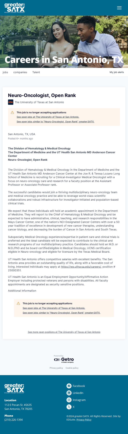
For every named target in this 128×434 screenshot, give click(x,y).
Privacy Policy (83, 419)
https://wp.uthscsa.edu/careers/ (81, 266)
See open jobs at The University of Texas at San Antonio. (48, 116)
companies (20, 72)
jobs (5, 72)
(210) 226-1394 (13, 420)
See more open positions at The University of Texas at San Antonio (64, 332)
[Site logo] (14, 8)
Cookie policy (72, 368)
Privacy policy (56, 368)
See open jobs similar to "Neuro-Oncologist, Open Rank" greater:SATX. (55, 121)
